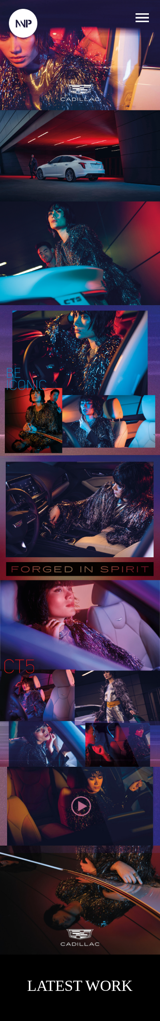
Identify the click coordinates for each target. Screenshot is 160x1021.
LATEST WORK (79, 986)
